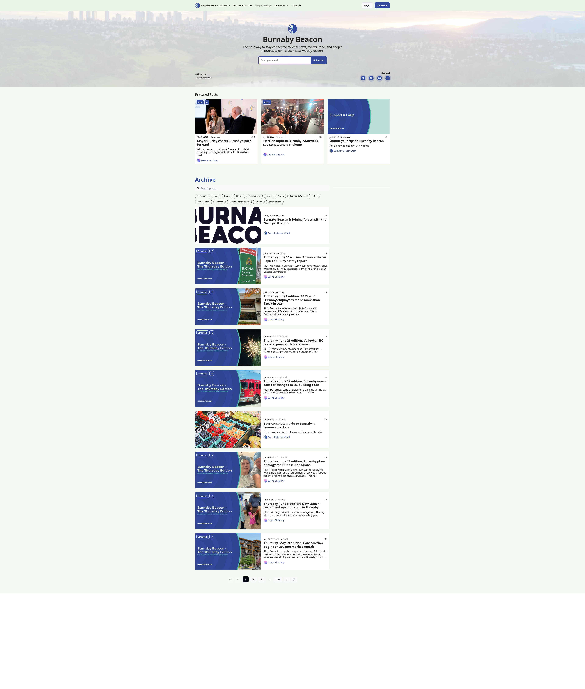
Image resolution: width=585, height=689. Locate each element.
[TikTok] (387, 78)
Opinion (258, 202)
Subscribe (318, 60)
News (269, 196)
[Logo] (197, 5)
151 (278, 579)
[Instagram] (379, 78)
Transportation (274, 202)
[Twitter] (363, 78)
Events (227, 196)
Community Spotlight (299, 196)
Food (216, 196)
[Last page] (294, 579)
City (315, 196)
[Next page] (287, 579)
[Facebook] (371, 78)
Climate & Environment (239, 202)
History (239, 196)
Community (202, 196)
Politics (281, 196)
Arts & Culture (204, 202)
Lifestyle (219, 202)
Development (254, 196)
